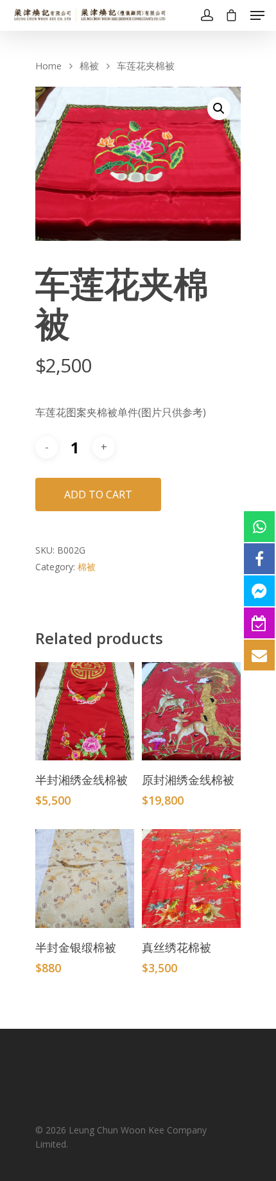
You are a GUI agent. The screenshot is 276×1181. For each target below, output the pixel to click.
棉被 (89, 65)
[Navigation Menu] (257, 15)
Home (48, 65)
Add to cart (98, 494)
